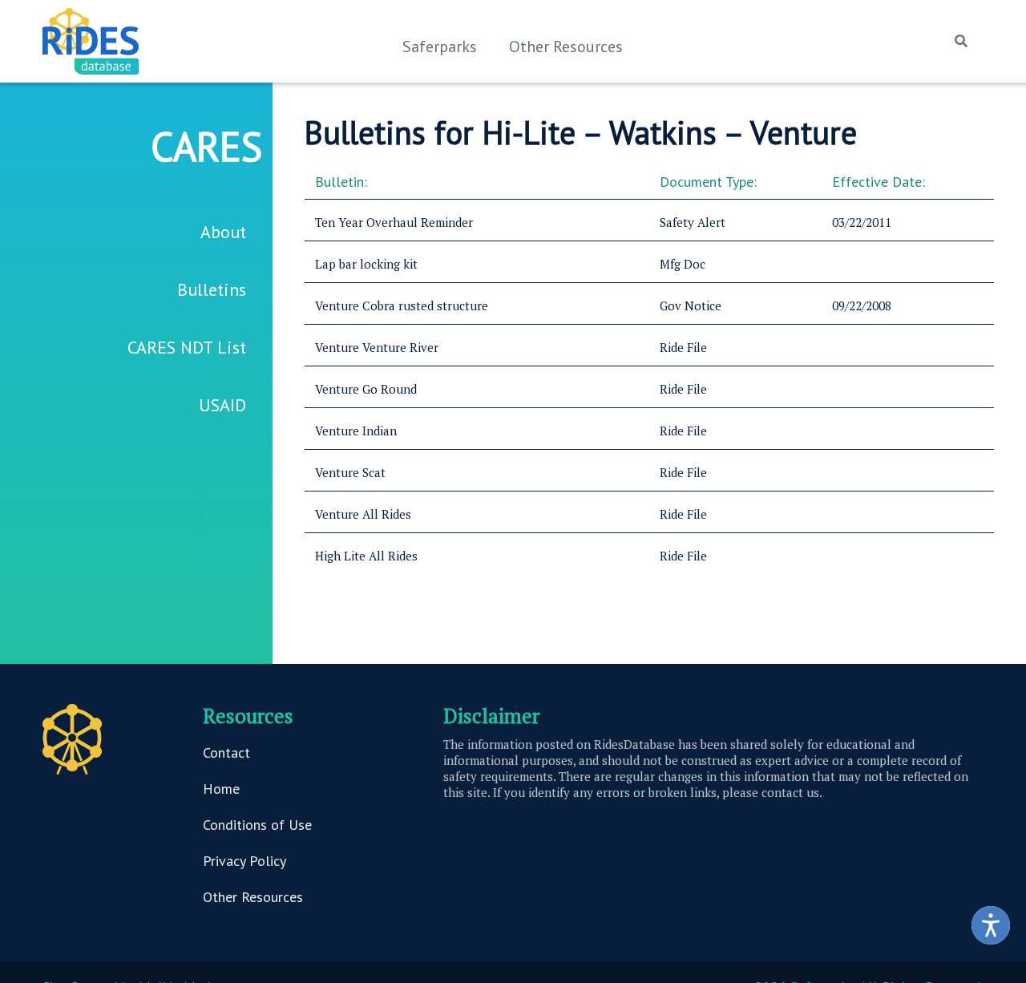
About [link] (223, 231)
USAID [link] (222, 405)
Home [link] (221, 788)
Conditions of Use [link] (257, 824)
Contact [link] (226, 752)
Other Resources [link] (566, 46)
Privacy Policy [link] (244, 861)
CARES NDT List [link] (186, 347)
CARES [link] (206, 146)
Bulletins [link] (211, 289)
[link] (990, 925)
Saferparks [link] (439, 46)
